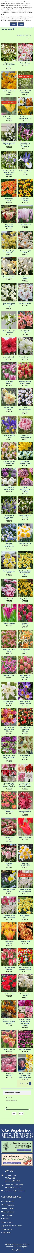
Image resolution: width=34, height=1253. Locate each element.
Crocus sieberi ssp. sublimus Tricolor (25, 702)
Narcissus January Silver (9, 890)
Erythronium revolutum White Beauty (9, 64)
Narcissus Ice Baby (9, 277)
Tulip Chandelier (8, 599)
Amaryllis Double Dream (25, 812)
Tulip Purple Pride (25, 1049)
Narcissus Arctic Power (25, 994)
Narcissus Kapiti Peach (25, 251)
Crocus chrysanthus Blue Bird (25, 409)
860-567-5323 (14, 1187)
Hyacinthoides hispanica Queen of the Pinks (25, 144)
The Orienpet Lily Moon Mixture (9, 462)
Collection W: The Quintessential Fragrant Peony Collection (25, 1022)
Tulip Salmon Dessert (9, 1074)
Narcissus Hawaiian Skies (25, 864)
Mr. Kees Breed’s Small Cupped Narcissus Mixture (25, 1075)
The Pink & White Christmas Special (9, 916)
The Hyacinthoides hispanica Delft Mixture (9, 172)
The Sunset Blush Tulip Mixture (25, 676)
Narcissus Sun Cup (25, 543)
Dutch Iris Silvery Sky (25, 171)
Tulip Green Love (9, 623)
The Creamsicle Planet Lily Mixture (25, 117)
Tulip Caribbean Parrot (9, 199)
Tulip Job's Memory (25, 624)
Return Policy (7, 1222)
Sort (27, 38)
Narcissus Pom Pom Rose (9, 408)
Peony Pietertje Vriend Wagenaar (25, 436)
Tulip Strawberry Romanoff (9, 968)
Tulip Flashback (25, 599)
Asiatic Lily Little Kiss (25, 331)
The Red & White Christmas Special (25, 890)
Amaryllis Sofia (25, 63)
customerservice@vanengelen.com (15, 1191)
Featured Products (11, 1100)
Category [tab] (8, 1097)
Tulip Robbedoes (9, 994)
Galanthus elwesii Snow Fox (25, 516)
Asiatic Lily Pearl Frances (9, 702)
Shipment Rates (7, 1212)
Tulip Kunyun (9, 811)
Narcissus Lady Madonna (25, 277)
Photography (6, 1229)
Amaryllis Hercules (9, 357)
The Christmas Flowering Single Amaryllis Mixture (9, 784)
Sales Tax (5, 1219)
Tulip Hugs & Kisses (9, 864)
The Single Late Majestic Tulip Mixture (9, 729)
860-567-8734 (17, 1184)
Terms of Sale (6, 1215)
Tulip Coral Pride (9, 1049)
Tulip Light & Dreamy (9, 382)
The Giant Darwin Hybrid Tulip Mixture (25, 729)
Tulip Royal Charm (25, 837)
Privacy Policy (16, 1250)
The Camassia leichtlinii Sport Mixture (9, 517)
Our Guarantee (7, 1201)
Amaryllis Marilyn (25, 357)
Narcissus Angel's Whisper (9, 251)
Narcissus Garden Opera (9, 91)
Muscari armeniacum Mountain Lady (9, 544)
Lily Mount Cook (9, 675)
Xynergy (22, 1247)
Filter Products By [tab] (12, 1093)
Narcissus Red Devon (25, 916)
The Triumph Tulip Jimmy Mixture (25, 382)
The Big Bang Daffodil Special (25, 462)
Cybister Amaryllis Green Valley (9, 331)
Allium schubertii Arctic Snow (25, 91)
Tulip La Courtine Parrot (9, 117)
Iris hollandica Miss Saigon (9, 436)
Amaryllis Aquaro (25, 303)
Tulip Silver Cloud (25, 225)
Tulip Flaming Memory (9, 942)
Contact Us (6, 1233)
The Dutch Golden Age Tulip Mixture (25, 968)
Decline (21, 24)
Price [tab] (7, 1107)
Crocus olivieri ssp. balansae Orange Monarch (9, 1021)
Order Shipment (7, 1205)
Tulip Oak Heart (25, 941)
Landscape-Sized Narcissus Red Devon (25, 572)
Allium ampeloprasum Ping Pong (25, 489)
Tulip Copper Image (9, 838)
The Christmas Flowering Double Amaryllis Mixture (25, 784)
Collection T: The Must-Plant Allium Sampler (9, 757)
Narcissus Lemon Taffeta (9, 571)
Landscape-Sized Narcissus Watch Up (9, 304)
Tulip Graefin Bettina (25, 199)
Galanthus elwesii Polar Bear (9, 144)
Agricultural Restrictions (11, 1226)
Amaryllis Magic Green (25, 756)
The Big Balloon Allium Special (9, 488)
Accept (14, 24)
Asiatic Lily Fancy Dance (9, 650)
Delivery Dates (7, 1208)
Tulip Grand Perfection (9, 225)
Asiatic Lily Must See (25, 650)
